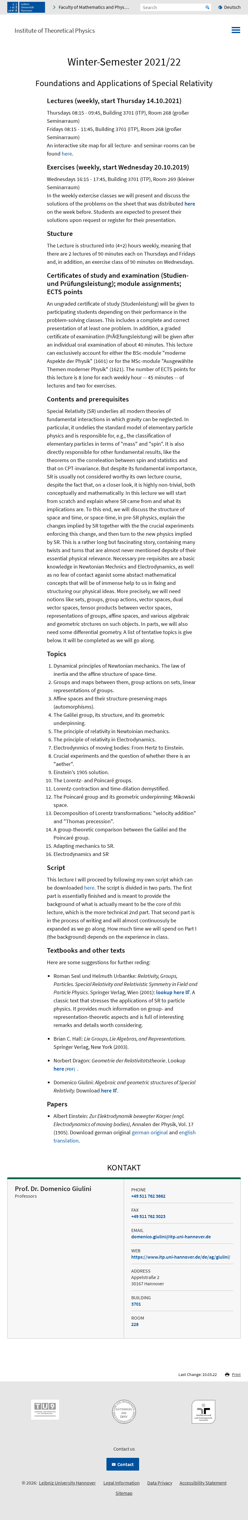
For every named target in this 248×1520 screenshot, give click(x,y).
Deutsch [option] (232, 7)
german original (150, 1132)
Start (207, 7)
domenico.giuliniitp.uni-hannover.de (171, 1236)
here (67, 153)
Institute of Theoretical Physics (55, 30)
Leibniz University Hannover (67, 1483)
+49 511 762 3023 (148, 1216)
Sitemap (124, 1493)
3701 (136, 1304)
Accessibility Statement (203, 1483)
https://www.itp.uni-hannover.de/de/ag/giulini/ (180, 1257)
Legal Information (121, 1483)
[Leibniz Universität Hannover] (26, 7)
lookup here (170, 992)
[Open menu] (236, 31)
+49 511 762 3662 (148, 1196)
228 (135, 1324)
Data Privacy (159, 1483)
